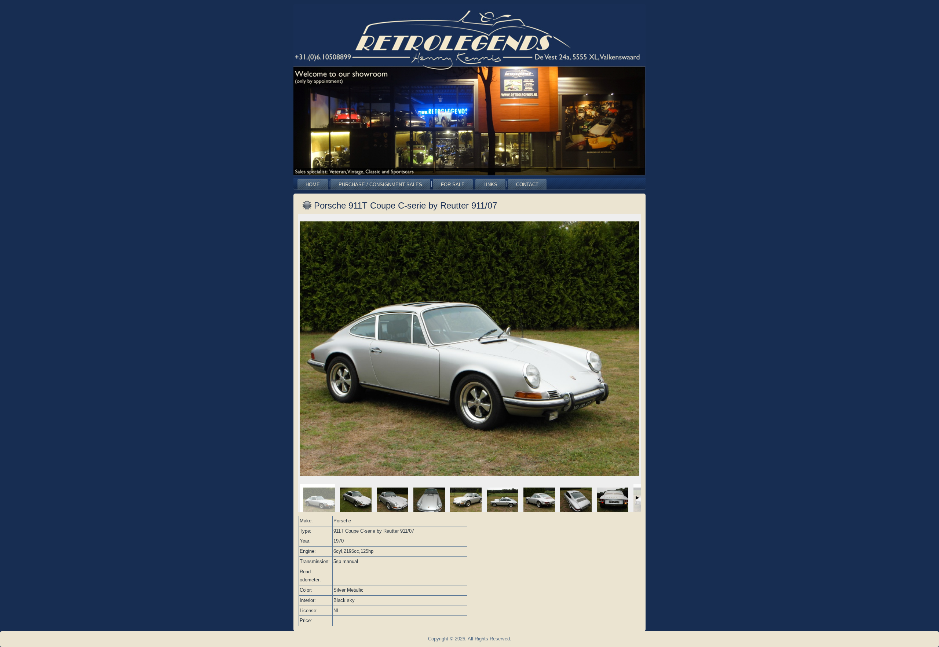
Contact (527, 184)
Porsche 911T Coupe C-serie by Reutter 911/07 (405, 205)
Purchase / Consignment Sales (380, 184)
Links (490, 184)
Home (313, 184)
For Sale (453, 184)
